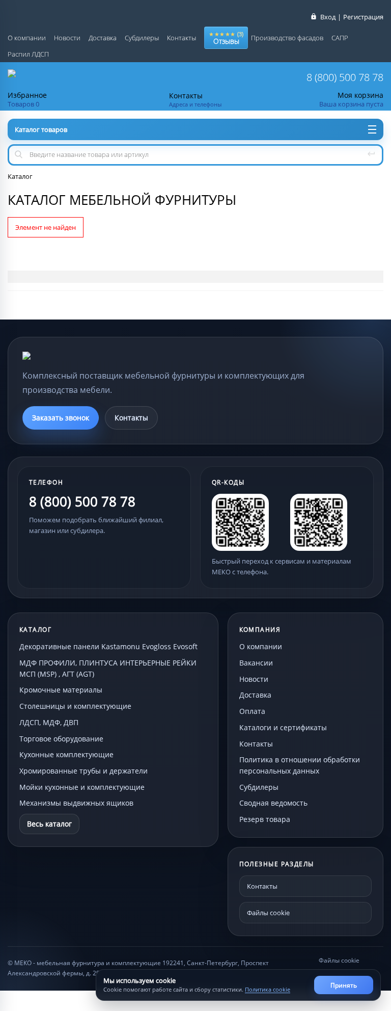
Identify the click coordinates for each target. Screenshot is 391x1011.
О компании (27, 38)
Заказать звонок (60, 417)
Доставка (103, 38)
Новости (67, 38)
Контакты (181, 38)
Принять (343, 985)
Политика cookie (267, 989)
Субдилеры (142, 38)
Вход (328, 16)
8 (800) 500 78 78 (344, 77)
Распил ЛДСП (28, 54)
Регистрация (363, 16)
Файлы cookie (268, 912)
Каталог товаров (41, 129)
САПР (339, 38)
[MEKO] (78, 356)
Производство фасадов (287, 38)
